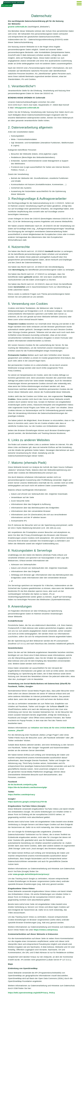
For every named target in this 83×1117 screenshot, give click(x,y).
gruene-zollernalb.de (17, 27)
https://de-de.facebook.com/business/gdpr (27, 787)
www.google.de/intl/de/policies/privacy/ (31, 874)
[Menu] (79, 3)
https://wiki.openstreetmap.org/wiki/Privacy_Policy (31, 993)
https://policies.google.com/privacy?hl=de (27, 802)
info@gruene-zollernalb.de (27, 108)
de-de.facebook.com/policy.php (22, 785)
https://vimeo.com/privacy (46, 930)
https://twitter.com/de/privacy (21, 795)
